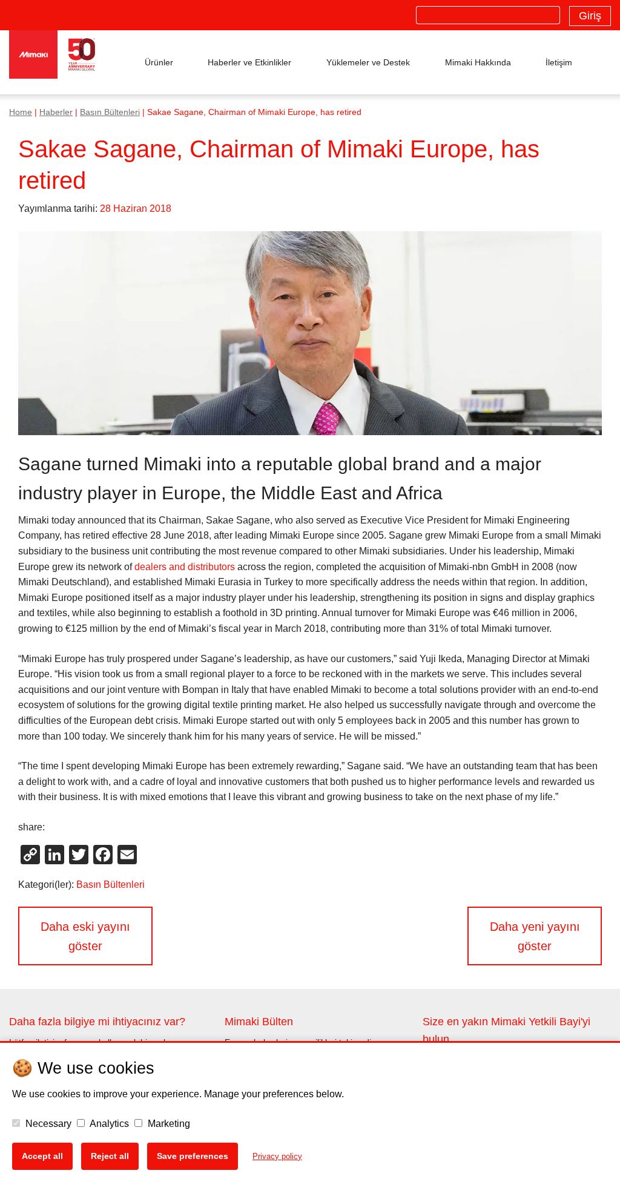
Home (20, 112)
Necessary (47, 1123)
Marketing (167, 1123)
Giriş (590, 16)
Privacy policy (277, 1156)
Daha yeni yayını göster (535, 936)
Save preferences (192, 1156)
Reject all (110, 1156)
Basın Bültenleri (110, 112)
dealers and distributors (184, 567)
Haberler (56, 112)
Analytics (108, 1123)
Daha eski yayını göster (85, 936)
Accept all (42, 1156)
